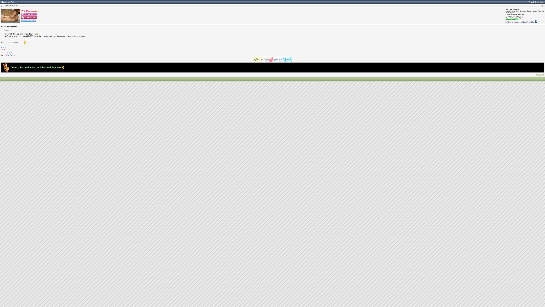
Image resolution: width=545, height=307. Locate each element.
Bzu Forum (10, 55)
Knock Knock (539, 2)
